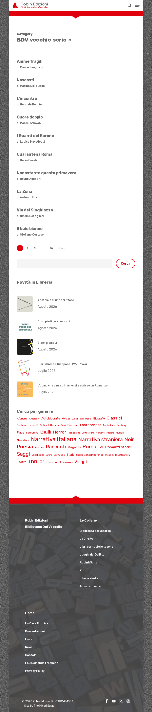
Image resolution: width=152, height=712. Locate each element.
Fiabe (20, 432)
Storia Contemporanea (90, 454)
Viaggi (80, 461)
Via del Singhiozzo (35, 210)
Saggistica (38, 454)
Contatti (31, 655)
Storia (70, 454)
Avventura (70, 418)
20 (51, 248)
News (28, 647)
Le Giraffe (86, 539)
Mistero (110, 432)
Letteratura (88, 433)
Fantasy (121, 425)
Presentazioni (35, 631)
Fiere (28, 639)
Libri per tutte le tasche (96, 546)
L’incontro (27, 98)
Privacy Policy (35, 671)
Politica (39, 447)
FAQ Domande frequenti (42, 663)
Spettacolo (59, 455)
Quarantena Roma (34, 154)
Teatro (21, 462)
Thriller (36, 461)
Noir (129, 439)
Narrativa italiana (54, 439)
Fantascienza (90, 425)
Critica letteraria (49, 425)
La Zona (24, 191)
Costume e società (27, 425)
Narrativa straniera (100, 439)
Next (62, 248)
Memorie (100, 433)
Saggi (23, 454)
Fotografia (32, 432)
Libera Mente (89, 578)
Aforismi (22, 418)
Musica (120, 432)
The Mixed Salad (44, 705)
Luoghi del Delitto (92, 554)
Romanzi (93, 446)
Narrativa (23, 440)
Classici (114, 418)
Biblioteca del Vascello (95, 531)
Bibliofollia (85, 418)
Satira (49, 455)
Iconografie (74, 432)
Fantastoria (109, 425)
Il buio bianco (30, 228)
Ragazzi (74, 447)
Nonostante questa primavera (46, 172)
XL (81, 570)
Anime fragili (30, 61)
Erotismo (72, 425)
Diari (63, 425)
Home (29, 613)
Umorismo (66, 462)
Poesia (25, 446)
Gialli (45, 432)
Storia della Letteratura (117, 455)
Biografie (99, 418)
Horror (59, 432)
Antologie (34, 418)
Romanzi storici (118, 447)
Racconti (56, 447)
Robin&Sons (88, 562)
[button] (137, 5)
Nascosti (25, 80)
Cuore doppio (30, 117)
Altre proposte (90, 586)
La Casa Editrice (36, 623)
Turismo (51, 462)
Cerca (125, 263)
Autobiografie (50, 418)
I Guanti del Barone (35, 135)
